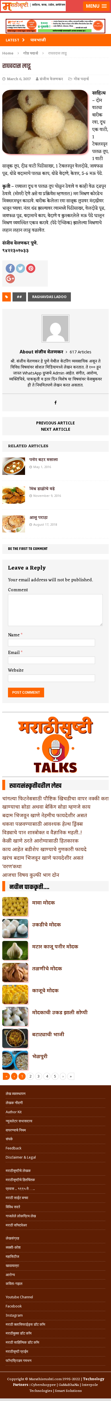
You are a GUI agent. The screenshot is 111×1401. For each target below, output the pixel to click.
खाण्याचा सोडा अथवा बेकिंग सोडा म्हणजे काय (46, 806)
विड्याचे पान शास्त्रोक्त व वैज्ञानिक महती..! (42, 832)
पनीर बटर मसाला (43, 459)
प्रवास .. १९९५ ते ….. (20, 1189)
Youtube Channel (19, 1297)
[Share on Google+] (10, 278)
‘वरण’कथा (12, 866)
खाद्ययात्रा (12, 1266)
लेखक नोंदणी (14, 1103)
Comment (18, 590)
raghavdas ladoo (49, 296)
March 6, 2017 (19, 79)
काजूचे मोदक (45, 990)
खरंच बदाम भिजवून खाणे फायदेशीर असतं (42, 857)
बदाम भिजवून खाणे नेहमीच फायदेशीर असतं (44, 815)
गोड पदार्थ (81, 79)
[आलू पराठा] (13, 529)
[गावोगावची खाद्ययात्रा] (55, 13)
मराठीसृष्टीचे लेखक (18, 1171)
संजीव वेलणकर (51, 79)
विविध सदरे (13, 1207)
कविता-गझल (14, 1283)
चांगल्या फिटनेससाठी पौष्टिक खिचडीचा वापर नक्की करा (55, 798)
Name (14, 635)
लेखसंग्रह (12, 1238)
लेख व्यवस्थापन (15, 1094)
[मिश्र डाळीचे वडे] (13, 500)
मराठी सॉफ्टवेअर (16, 1225)
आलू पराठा (38, 517)
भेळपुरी (40, 1056)
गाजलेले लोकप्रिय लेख (21, 1216)
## (19, 296)
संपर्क (9, 1139)
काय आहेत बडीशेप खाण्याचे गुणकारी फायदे (44, 849)
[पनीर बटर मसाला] (13, 471)
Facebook (14, 1306)
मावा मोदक (43, 902)
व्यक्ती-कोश (13, 1247)
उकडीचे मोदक (46, 924)
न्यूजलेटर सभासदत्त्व (19, 1121)
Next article (55, 429)
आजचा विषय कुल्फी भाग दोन (30, 874)
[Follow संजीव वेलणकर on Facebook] (55, 402)
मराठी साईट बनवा (17, 1198)
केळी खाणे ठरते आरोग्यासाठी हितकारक (40, 840)
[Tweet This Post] (20, 268)
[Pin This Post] (30, 268)
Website (16, 671)
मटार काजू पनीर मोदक (55, 946)
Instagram (14, 1315)
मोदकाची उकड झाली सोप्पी (60, 1012)
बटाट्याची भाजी (48, 1034)
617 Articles (80, 352)
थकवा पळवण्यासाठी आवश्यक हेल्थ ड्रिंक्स (42, 823)
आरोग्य (10, 1275)
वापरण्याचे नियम (16, 1130)
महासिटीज (12, 1256)
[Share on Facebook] (10, 268)
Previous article (55, 423)
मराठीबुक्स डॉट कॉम (19, 1333)
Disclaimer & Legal (21, 1157)
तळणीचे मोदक (47, 968)
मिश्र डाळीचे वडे (42, 489)
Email (14, 653)
